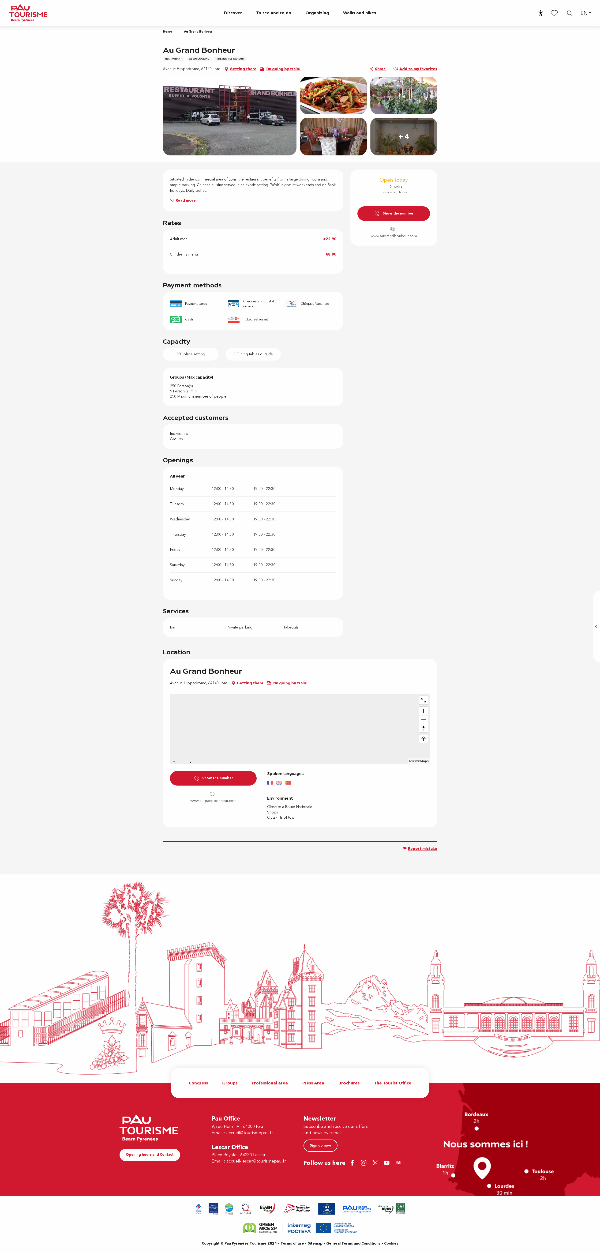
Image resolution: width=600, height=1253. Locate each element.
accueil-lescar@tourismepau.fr (256, 1161)
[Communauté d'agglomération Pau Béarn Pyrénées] (356, 1209)
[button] (569, 13)
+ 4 (403, 136)
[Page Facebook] (353, 1163)
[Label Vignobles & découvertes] (391, 1209)
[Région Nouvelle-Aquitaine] (297, 1209)
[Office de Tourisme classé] (213, 1209)
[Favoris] (554, 13)
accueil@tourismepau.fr (249, 1133)
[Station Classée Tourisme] (229, 1209)
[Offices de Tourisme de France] (198, 1209)
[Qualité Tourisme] (246, 1209)
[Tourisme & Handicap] (326, 1209)
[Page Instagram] (364, 1163)
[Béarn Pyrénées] (267, 1209)
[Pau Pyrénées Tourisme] (28, 13)
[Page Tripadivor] (399, 1163)
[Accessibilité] (540, 13)
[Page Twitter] (376, 1163)
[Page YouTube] (387, 1163)
